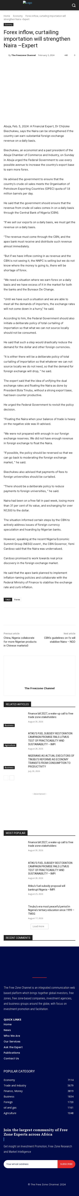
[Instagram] (35, 1190)
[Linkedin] (44, 64)
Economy (18, 15)
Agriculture (10, 745)
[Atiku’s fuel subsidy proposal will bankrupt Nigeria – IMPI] (14, 891)
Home (7, 15)
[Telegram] (52, 64)
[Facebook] (19, 64)
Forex (17, 599)
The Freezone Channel (23, 55)
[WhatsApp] (36, 64)
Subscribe (66, 1164)
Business (9, 725)
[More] (61, 64)
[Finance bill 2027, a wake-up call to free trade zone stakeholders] (14, 719)
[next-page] (12, 777)
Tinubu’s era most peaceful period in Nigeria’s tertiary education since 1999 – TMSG (51, 910)
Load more (38, 926)
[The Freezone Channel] (6, 55)
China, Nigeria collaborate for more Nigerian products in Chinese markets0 (20, 641)
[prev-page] (6, 777)
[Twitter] (27, 64)
